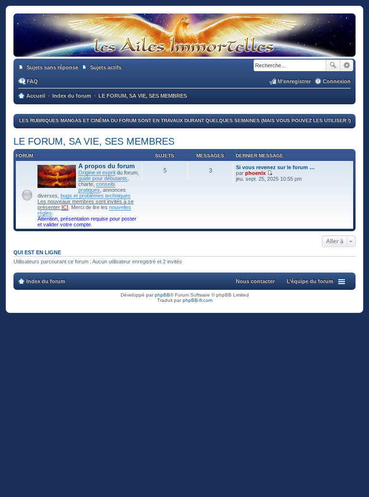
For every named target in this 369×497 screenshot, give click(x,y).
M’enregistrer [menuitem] (294, 81)
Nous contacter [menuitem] (255, 281)
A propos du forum (106, 166)
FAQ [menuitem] (32, 81)
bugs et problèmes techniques (96, 196)
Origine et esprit (96, 172)
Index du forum (45, 281)
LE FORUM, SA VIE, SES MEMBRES (93, 141)
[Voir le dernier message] (269, 173)
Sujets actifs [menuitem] (106, 67)
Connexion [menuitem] (337, 81)
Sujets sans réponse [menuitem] (52, 67)
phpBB (162, 295)
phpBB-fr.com (197, 300)
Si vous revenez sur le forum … (275, 167)
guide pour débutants (102, 178)
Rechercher (333, 65)
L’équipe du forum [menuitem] (310, 281)
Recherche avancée (346, 65)
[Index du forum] (184, 52)
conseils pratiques (96, 187)
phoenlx (255, 173)
